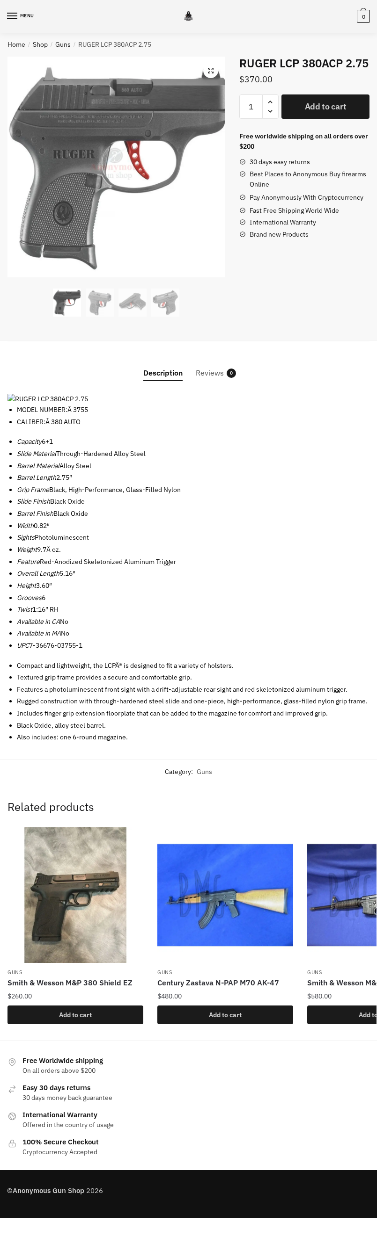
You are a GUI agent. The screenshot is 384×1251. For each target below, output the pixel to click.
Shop (40, 44)
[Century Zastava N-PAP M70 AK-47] (225, 895)
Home (16, 44)
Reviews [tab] (210, 372)
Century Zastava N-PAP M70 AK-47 (218, 982)
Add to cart (326, 106)
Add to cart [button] (75, 1015)
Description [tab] (163, 372)
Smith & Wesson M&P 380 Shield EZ (70, 982)
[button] (210, 70)
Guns (63, 44)
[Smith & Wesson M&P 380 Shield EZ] (75, 895)
